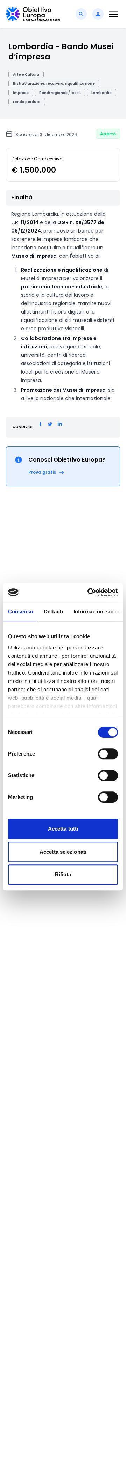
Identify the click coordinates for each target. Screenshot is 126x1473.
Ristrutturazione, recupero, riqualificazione (54, 83)
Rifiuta (63, 874)
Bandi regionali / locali (60, 92)
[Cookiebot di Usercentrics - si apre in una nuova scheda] (89, 592)
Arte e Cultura (26, 74)
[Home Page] (33, 14)
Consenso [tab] (20, 611)
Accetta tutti (63, 829)
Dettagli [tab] (53, 611)
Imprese (21, 92)
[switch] (108, 753)
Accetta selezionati (63, 852)
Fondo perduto (27, 101)
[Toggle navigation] (113, 14)
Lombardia (101, 92)
